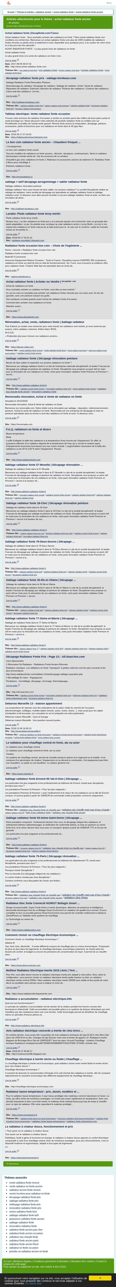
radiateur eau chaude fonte (23, 1237)
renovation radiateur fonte (44, 391)
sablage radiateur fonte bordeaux (57, 106)
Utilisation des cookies (82, 1261)
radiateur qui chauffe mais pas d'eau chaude (85, 809)
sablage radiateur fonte (80, 106)
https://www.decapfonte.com (25, 317)
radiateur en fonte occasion (23, 1247)
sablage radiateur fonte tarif (83, 495)
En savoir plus (34, 1283)
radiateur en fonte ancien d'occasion (67, 735)
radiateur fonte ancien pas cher (25, 1229)
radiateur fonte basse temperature (48, 1121)
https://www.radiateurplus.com (26, 930)
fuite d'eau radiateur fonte (38, 812)
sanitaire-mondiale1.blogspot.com (28, 240)
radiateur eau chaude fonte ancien (68, 812)
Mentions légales (22, 1261)
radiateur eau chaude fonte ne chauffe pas (39, 810)
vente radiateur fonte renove (31, 350)
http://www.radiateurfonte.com (26, 459)
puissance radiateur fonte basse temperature (76, 1119)
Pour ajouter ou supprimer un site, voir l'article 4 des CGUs (34, 1266)
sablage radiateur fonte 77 (29, 649)
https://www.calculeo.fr (22, 774)
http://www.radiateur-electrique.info (27, 1025)
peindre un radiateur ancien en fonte (28, 1251)
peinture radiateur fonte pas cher (59, 533)
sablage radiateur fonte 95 (14, 813)
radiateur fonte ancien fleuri (24, 1244)
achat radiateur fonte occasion (49, 737)
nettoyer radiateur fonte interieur (45, 851)
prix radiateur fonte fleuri (28, 70)
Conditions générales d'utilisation (51, 1261)
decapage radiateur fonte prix (25, 575)
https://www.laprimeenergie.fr (25, 1157)
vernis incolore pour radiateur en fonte (29, 1193)
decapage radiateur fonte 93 (30, 848)
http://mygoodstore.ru (22, 176)
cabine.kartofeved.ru (21, 276)
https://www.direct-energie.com (25, 965)
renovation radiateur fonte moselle (31, 495)
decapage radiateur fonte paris (16, 898)
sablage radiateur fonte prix (31, 106)
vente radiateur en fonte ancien (25, 1186)
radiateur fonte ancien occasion (26, 1233)
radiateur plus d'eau (76, 897)
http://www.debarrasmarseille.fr (26, 731)
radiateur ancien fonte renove (29, 353)
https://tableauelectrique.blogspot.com (29, 137)
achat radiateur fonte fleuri (77, 350)
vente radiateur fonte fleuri (55, 350)
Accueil (7, 1261)
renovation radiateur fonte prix (58, 389)
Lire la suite (11, 60)
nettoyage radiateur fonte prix (85, 695)
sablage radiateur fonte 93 (94, 848)
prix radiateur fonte (48, 70)
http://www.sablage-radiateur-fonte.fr (29, 385)
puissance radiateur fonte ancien (26, 1219)
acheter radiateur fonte (92, 70)
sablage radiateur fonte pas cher (32, 533)
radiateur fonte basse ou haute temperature (38, 1119)
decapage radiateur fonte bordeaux (28, 109)
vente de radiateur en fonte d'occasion (35, 735)
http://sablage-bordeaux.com (25, 102)
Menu (109, 3)
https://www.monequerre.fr (24, 1115)
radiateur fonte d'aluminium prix (82, 1121)
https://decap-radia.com (22, 347)
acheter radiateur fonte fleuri (69, 70)
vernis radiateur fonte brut (23, 1211)
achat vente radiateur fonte (25, 738)
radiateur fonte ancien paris (24, 1240)
